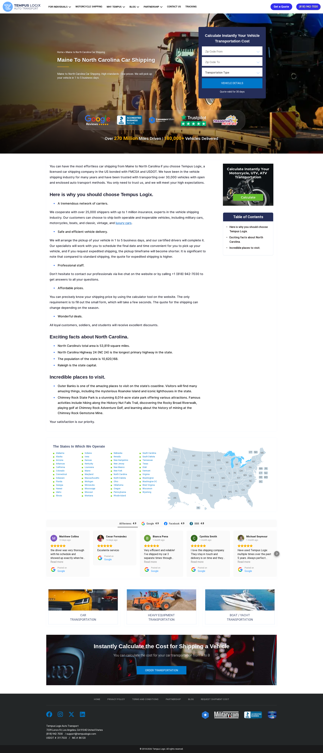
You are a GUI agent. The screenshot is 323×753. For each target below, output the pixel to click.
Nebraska (118, 453)
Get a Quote (281, 6)
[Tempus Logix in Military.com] (226, 714)
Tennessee (147, 460)
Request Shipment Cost (215, 699)
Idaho (58, 492)
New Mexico (119, 467)
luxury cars (124, 223)
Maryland (89, 474)
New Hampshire (121, 460)
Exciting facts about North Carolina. (246, 239)
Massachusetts (92, 478)
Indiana (88, 453)
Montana (89, 495)
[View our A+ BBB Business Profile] (129, 120)
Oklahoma (118, 485)
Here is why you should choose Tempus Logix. (248, 229)
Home (60, 52)
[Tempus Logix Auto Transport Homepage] (22, 7)
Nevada (117, 456)
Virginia (146, 474)
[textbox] (232, 72)
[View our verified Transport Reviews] (225, 120)
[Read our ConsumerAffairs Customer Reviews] (161, 120)
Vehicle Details (232, 83)
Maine (87, 471)
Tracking (191, 6)
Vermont (146, 471)
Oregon (117, 488)
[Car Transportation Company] (49, 714)
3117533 (62, 738)
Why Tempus (114, 7)
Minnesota (90, 485)
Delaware (60, 478)
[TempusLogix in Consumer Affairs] (205, 714)
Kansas (88, 460)
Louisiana (89, 467)
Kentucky (89, 464)
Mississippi (90, 488)
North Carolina (120, 474)
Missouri (89, 492)
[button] (46, 553)
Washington (148, 478)
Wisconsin (147, 488)
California (60, 467)
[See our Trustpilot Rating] (193, 120)
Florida (59, 481)
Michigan (89, 481)
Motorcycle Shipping (89, 6)
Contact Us (174, 6)
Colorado (60, 471)
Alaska (59, 456)
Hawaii (59, 488)
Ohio (116, 481)
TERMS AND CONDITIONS (145, 699)
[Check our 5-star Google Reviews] (97, 120)
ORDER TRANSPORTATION (161, 670)
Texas (145, 464)
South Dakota (148, 456)
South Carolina (149, 453)
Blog (133, 7)
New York (118, 471)
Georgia (59, 485)
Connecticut (61, 474)
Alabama (60, 453)
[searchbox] (222, 51)
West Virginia (148, 485)
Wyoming (146, 492)
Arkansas (60, 464)
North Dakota (120, 478)
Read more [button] (56, 561)
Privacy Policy (116, 699)
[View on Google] (53, 538)
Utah (144, 467)
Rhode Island (120, 495)
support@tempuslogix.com (81, 733)
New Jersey (119, 464)
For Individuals (58, 7)
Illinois (59, 495)
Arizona (59, 460)
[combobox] (232, 51)
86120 (82, 738)
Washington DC (149, 481)
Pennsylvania (120, 492)
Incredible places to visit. (245, 247)
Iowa (87, 456)
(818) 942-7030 (308, 6)
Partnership (151, 7)
